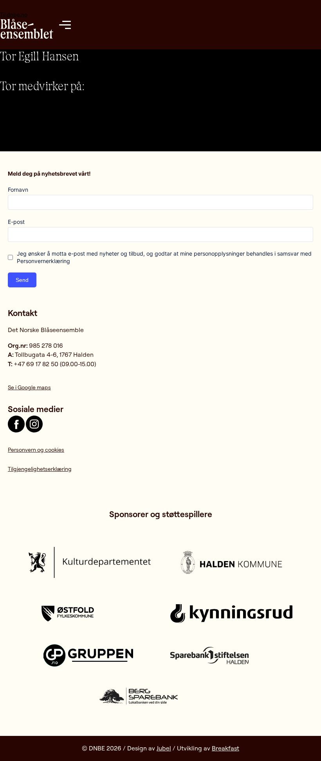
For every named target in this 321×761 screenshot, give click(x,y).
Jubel (164, 748)
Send (22, 280)
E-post (16, 221)
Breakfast (225, 748)
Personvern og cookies (36, 449)
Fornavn (18, 189)
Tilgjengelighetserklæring (40, 468)
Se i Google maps (29, 387)
